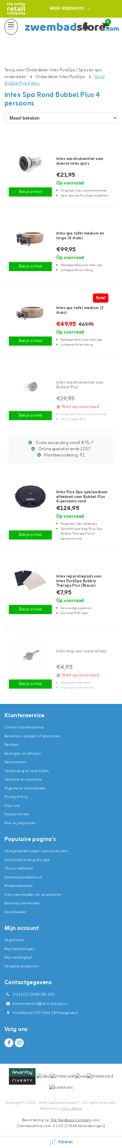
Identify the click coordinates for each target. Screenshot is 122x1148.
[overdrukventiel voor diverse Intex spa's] (30, 163)
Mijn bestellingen (19, 949)
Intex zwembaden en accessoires (32, 895)
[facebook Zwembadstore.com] (8, 1043)
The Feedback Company (71, 1120)
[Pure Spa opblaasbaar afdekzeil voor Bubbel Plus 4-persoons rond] (30, 496)
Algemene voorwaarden (25, 788)
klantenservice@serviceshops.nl (40, 1004)
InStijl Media (71, 1109)
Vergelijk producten (21, 966)
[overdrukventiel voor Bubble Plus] (30, 386)
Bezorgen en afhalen (22, 754)
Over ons (12, 806)
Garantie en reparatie (23, 779)
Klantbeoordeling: (64, 455)
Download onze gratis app (27, 860)
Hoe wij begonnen (20, 823)
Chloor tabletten (18, 868)
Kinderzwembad (18, 886)
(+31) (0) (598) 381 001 (33, 995)
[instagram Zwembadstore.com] (19, 1043)
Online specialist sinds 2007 (64, 449)
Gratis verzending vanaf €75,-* (64, 443)
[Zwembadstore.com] (16, 8)
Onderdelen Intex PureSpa (60, 77)
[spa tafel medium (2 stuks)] (30, 312)
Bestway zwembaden (22, 903)
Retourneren (15, 762)
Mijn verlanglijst (18, 957)
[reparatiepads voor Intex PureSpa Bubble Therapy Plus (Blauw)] (30, 580)
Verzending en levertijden (26, 771)
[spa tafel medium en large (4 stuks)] (30, 237)
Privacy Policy (16, 797)
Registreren (14, 940)
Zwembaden (15, 912)
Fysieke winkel (16, 814)
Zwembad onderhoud (22, 877)
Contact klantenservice (24, 727)
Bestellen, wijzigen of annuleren (32, 736)
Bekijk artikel (30, 192)
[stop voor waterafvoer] (30, 655)
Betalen (11, 745)
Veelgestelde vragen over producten (36, 851)
